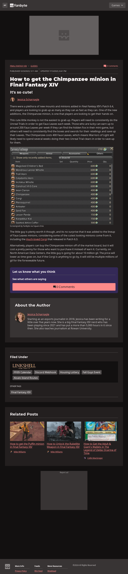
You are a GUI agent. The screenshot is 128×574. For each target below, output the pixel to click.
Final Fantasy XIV (21, 392)
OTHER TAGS (15, 386)
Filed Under (19, 357)
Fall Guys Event (91, 372)
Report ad (64, 472)
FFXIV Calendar (22, 372)
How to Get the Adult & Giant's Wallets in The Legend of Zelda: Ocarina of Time (100, 448)
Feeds (37, 566)
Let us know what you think (33, 272)
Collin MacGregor (95, 458)
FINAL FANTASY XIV (18, 66)
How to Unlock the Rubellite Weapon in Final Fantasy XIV (63, 445)
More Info (19, 566)
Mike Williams (20, 452)
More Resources (54, 566)
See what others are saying (29, 279)
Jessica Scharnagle (28, 99)
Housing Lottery (69, 372)
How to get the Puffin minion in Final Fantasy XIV (27, 445)
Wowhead (51, 571)
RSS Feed (38, 571)
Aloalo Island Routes (26, 378)
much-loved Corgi (36, 239)
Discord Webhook (45, 372)
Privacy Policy (21, 571)
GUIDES (34, 66)
